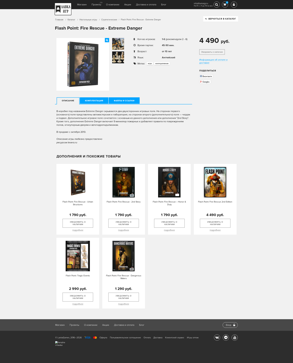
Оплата (147, 337)
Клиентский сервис (174, 337)
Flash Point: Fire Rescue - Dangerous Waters (123, 277)
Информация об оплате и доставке (213, 61)
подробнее (77, 230)
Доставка (157, 337)
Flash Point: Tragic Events (78, 275)
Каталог (71, 19)
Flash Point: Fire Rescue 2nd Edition (215, 201)
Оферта (103, 337)
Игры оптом (193, 337)
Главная (59, 19)
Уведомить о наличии (212, 52)
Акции (127, 4)
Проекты (96, 4)
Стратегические (109, 19)
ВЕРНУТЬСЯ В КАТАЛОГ (222, 19)
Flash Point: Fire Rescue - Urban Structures (78, 203)
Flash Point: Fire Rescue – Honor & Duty (169, 203)
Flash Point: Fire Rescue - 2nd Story (124, 201)
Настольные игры (88, 19)
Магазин (82, 4)
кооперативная (161, 63)
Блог (163, 4)
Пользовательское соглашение (125, 337)
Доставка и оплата (146, 4)
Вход (228, 325)
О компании (112, 4)
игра (150, 63)
